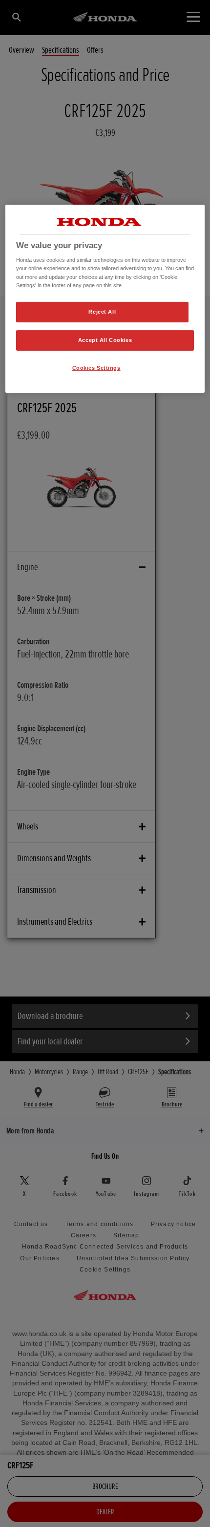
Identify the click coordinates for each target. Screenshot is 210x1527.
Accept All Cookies (105, 339)
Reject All (102, 312)
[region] (105, 299)
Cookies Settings (96, 367)
